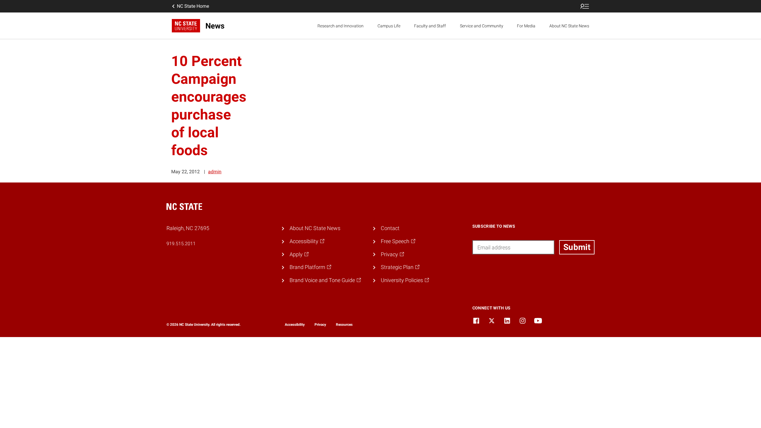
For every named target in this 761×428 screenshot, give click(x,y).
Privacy (320, 324)
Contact (390, 228)
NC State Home (193, 6)
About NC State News (569, 25)
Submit (576, 247)
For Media (526, 25)
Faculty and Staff (430, 25)
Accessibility (295, 324)
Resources (344, 324)
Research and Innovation (340, 25)
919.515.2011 (181, 243)
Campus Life (389, 25)
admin (214, 171)
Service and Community (481, 25)
